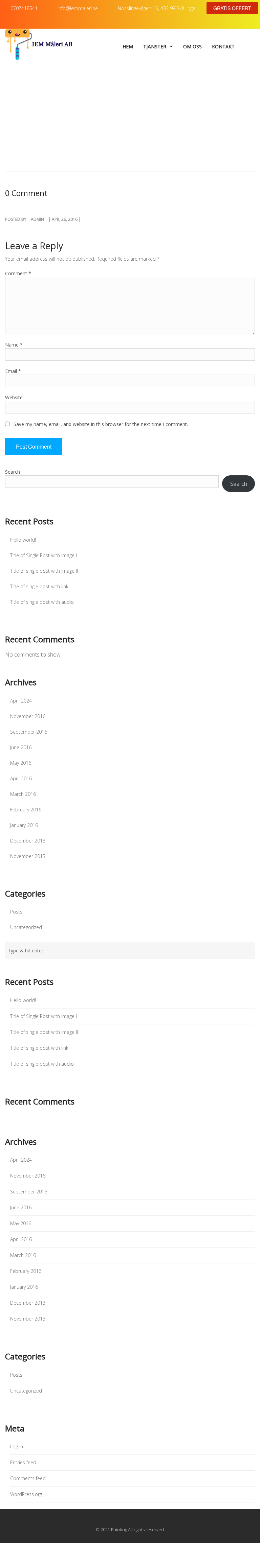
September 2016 (28, 732)
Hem (128, 46)
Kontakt (223, 46)
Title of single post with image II (44, 571)
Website (14, 397)
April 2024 (21, 700)
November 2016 (27, 716)
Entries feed (23, 1462)
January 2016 (24, 825)
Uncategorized (26, 927)
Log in (16, 1446)
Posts (16, 911)
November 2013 (27, 856)
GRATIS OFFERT (232, 8)
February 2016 (25, 809)
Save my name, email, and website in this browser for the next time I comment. (101, 424)
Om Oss (192, 46)
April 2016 (21, 778)
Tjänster (154, 46)
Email (13, 371)
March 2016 (23, 794)
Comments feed (28, 1478)
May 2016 (20, 763)
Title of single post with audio (42, 602)
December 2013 (27, 840)
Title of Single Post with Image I (43, 555)
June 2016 (20, 747)
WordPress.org (26, 1494)
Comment (18, 273)
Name (14, 344)
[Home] (39, 46)
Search (12, 472)
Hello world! (23, 540)
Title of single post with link (39, 586)
